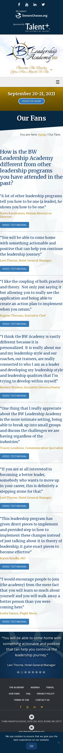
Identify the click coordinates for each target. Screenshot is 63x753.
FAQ (28, 693)
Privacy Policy (45, 693)
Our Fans (14, 693)
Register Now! (31, 101)
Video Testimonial (14, 224)
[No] (58, 742)
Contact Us (42, 699)
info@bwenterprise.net (31, 731)
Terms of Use (21, 699)
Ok (31, 746)
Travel (50, 687)
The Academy (16, 687)
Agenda (35, 687)
